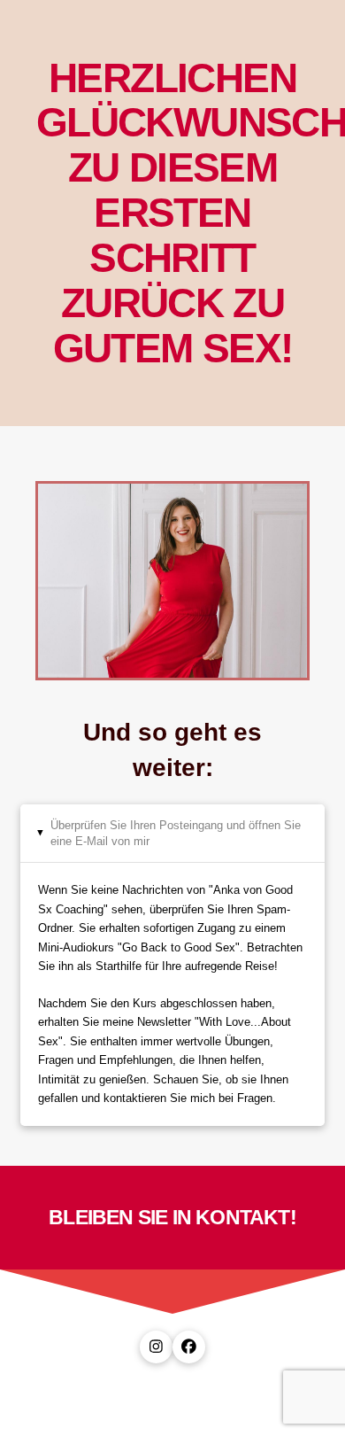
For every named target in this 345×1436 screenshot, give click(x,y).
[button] (172, 833)
